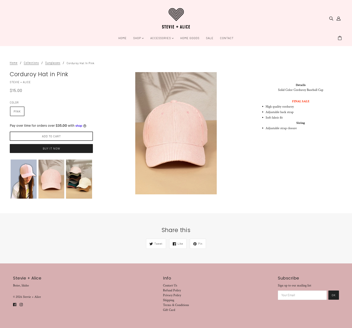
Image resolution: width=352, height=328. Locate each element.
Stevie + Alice (20, 82)
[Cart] (340, 38)
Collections (31, 63)
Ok (334, 295)
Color (14, 102)
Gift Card (169, 310)
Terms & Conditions (176, 305)
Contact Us (170, 285)
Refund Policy (172, 290)
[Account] (338, 18)
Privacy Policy (172, 295)
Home (14, 63)
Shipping (168, 300)
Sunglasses (52, 63)
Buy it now (51, 148)
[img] (331, 18)
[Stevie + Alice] (176, 18)
